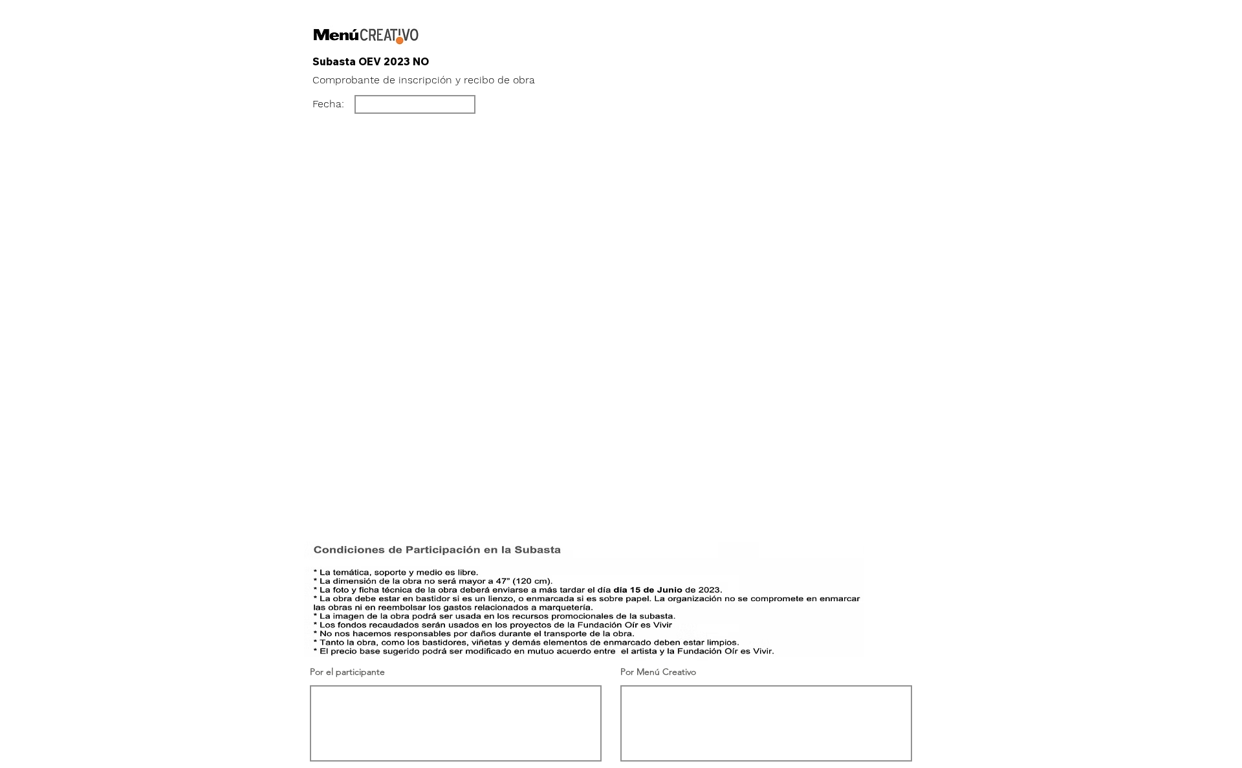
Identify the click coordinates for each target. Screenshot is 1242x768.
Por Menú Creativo (658, 671)
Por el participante (347, 671)
